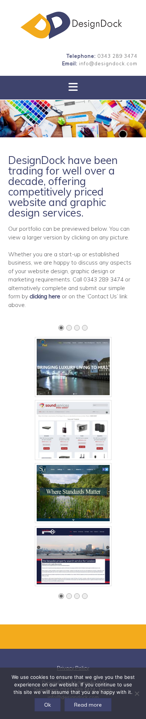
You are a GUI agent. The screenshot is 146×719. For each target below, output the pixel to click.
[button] (73, 87)
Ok (47, 704)
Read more (88, 704)
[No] (136, 693)
